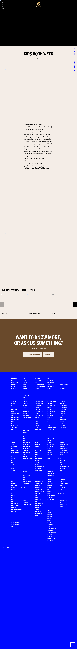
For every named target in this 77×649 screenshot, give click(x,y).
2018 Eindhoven (63, 504)
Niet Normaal (50, 415)
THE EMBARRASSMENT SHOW (64, 384)
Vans (61, 462)
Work (3, 2)
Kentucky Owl (38, 399)
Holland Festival (27, 469)
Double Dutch (14, 520)
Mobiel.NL (37, 493)
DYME (12, 501)
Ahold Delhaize (14, 393)
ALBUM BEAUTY (14, 378)
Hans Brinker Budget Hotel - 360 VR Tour (74, 48)
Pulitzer (49, 454)
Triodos (61, 423)
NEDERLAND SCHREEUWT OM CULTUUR (50, 382)
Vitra (61, 464)
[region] (38, 301)
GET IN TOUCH (48, 354)
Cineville (13, 479)
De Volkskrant (14, 503)
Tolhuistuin (62, 413)
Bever (12, 430)
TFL (60, 380)
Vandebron (62, 460)
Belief (3, 4)
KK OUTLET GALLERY (39, 384)
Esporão (25, 386)
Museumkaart (38, 511)
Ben (12, 423)
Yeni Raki (62, 493)
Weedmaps (62, 487)
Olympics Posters (51, 427)
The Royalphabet (64, 407)
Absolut (13, 386)
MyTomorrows (38, 513)
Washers (62, 481)
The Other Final (63, 405)
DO (11, 497)
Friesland (25, 407)
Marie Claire (38, 468)
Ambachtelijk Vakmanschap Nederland (14, 399)
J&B (24, 488)
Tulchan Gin (63, 427)
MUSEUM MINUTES (39, 458)
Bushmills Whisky (15, 452)
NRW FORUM (50, 395)
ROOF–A (49, 459)
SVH (48, 489)
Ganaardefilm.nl (27, 415)
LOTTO (36, 423)
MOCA (36, 452)
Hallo (24, 440)
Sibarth (49, 510)
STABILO (49, 487)
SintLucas (49, 518)
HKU (24, 438)
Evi (23, 391)
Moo (36, 501)
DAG (12, 493)
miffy (36, 515)
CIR (11, 460)
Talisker (62, 393)
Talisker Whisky (63, 395)
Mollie (36, 495)
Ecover (24, 384)
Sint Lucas (49, 516)
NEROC (48, 391)
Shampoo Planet (51, 502)
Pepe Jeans (50, 446)
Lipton (36, 436)
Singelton (49, 512)
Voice (61, 471)
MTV (36, 456)
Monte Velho (38, 499)
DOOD (12, 499)
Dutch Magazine (15, 522)
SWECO (49, 491)
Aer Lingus (13, 391)
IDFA (24, 477)
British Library (14, 450)
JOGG (24, 492)
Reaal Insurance (51, 461)
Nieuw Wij (49, 417)
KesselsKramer (39, 401)
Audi (12, 405)
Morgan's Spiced (39, 503)
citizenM (13, 489)
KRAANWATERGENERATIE (40, 386)
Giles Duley (25, 422)
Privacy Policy (5, 547)
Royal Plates (50, 475)
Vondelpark (62, 473)
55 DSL (61, 506)
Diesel (12, 516)
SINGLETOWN (50, 483)
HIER (24, 436)
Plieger (49, 448)
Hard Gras (25, 456)
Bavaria (12, 415)
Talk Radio (62, 397)
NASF (48, 378)
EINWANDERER (26, 380)
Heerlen (25, 461)
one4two (49, 434)
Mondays (37, 497)
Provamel (49, 452)
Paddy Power (50, 438)
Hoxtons (25, 471)
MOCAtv (37, 454)
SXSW (48, 493)
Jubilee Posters (27, 504)
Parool (49, 440)
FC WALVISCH (26, 395)
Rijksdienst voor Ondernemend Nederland (51, 469)
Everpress (25, 389)
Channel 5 (13, 475)
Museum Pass (38, 505)
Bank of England (15, 413)
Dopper (12, 518)
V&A (61, 458)
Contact (3, 6)
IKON (24, 479)
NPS (48, 393)
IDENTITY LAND (26, 475)
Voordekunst (63, 475)
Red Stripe (49, 463)
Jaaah (24, 494)
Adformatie (13, 389)
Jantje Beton (26, 498)
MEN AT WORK (38, 450)
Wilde (61, 489)
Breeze (12, 448)
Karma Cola (38, 395)
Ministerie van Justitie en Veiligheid (38, 485)
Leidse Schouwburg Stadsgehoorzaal (39, 430)
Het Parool (25, 463)
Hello (3, 8)
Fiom (24, 399)
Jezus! (24, 500)
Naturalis (49, 409)
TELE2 (61, 378)
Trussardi (62, 425)
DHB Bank (13, 495)
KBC (36, 382)
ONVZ (48, 425)
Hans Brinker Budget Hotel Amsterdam (26, 448)
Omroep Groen (50, 430)
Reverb (49, 465)
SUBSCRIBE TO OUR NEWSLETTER (33, 354)
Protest (49, 450)
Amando (13, 395)
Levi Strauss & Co (39, 434)
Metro (36, 475)
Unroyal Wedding (64, 452)
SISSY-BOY (49, 485)
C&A (12, 456)
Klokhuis (37, 409)
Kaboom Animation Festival (37, 391)
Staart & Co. (50, 524)
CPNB (12, 462)
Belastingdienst (15, 417)
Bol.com (13, 442)
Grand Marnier (26, 424)
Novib (48, 421)
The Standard (63, 409)
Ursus (61, 454)
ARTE (12, 380)
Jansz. (24, 496)
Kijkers (37, 407)
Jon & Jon (25, 502)
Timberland (62, 411)
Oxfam (48, 432)
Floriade (25, 401)
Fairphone (25, 397)
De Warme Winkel (15, 505)
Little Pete (37, 438)
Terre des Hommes (64, 399)
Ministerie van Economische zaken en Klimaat (39, 479)
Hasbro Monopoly (27, 459)
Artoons (13, 403)
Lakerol (37, 425)
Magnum (37, 464)
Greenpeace (26, 430)
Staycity (49, 526)
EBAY (24, 378)
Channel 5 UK (14, 477)
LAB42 (36, 421)
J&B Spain (25, 490)
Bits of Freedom (14, 440)
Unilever (62, 442)
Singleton (49, 514)
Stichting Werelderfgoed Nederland (51, 538)
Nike (48, 419)
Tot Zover (62, 415)
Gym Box (25, 432)
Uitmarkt (62, 440)
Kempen (37, 397)
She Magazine (50, 504)
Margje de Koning (39, 466)
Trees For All (63, 417)
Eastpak (25, 382)
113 (60, 502)
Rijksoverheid (50, 473)
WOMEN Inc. (62, 479)
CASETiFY (13, 458)
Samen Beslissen (51, 495)
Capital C (13, 464)
